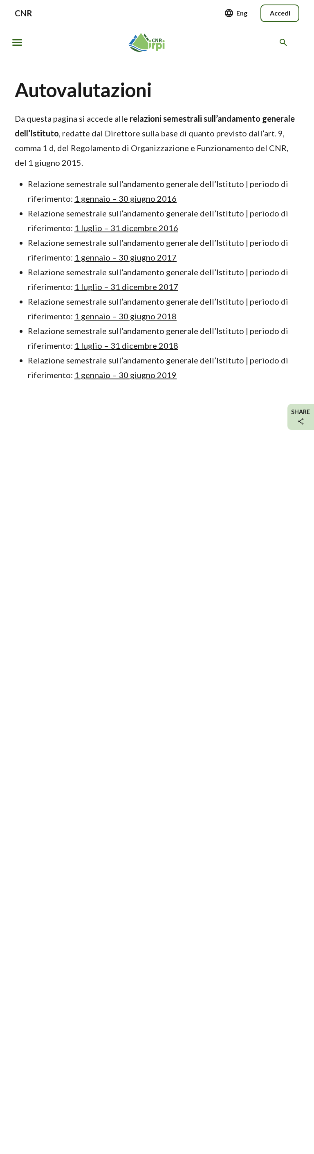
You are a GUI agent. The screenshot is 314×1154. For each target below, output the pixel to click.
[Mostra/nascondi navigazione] (17, 42)
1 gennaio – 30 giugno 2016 (125, 198)
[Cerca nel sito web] (284, 42)
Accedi (280, 13)
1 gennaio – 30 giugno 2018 (125, 316)
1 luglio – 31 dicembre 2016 (126, 228)
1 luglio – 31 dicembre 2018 (126, 345)
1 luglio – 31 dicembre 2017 (126, 287)
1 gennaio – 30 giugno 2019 (125, 375)
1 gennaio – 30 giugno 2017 (125, 257)
